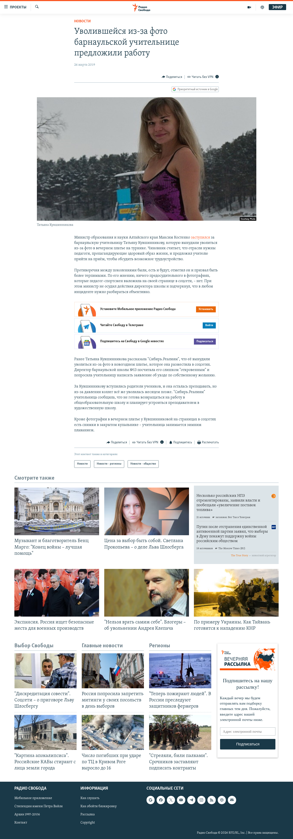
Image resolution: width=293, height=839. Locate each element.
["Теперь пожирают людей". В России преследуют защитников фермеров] (180, 670)
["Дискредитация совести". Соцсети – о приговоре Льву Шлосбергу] (45, 670)
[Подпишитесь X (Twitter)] (171, 800)
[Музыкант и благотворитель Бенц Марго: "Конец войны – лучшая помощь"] (56, 511)
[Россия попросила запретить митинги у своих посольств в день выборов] (113, 670)
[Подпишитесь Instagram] (201, 800)
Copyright (87, 822)
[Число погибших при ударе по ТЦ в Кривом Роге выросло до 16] (113, 732)
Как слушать (89, 798)
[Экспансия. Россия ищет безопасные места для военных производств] (56, 593)
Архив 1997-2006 (27, 814)
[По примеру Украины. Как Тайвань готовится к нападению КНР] (236, 593)
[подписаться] (232, 800)
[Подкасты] (222, 800)
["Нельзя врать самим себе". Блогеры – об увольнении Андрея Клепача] (146, 593)
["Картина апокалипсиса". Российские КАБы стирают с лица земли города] (45, 732)
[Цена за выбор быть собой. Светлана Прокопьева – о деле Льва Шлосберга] (146, 511)
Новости (82, 21)
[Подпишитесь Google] (150, 800)
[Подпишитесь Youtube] (181, 800)
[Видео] (249, 7)
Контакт (20, 822)
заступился (200, 238)
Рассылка (87, 814)
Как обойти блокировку (98, 806)
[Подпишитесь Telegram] (191, 800)
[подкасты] (262, 7)
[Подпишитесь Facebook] (161, 800)
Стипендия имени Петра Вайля (38, 806)
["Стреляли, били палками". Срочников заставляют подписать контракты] (180, 732)
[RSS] (211, 800)
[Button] (172, 77)
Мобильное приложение (33, 798)
